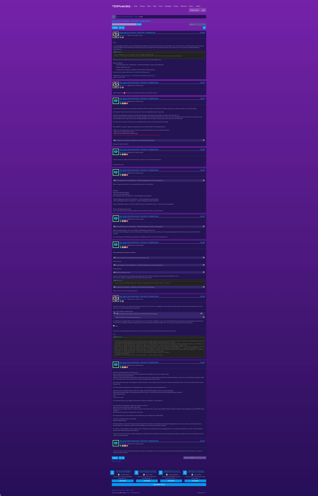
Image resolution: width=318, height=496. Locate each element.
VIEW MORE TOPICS (159, 484)
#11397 (202, 216)
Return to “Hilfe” (117, 461)
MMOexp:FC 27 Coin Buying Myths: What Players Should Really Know (196, 472)
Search (198, 6)
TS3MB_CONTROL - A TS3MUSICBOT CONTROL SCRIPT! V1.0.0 (137, 75)
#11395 (202, 149)
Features (142, 6)
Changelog (168, 6)
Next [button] (204, 24)
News (154, 6)
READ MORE (123, 480)
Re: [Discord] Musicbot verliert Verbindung (139, 82)
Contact (176, 6)
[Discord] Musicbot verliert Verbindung (131, 21)
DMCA (128, 490)
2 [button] (198, 24)
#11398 (202, 242)
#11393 (202, 82)
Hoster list (183, 6)
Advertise (114, 490)
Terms (132, 490)
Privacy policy (121, 490)
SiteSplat (128, 492)
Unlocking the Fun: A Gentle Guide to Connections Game (147, 471)
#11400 (202, 362)
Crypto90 (124, 101)
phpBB (138, 492)
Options (186, 457)
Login (203, 10)
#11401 (202, 441)
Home (135, 6)
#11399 (202, 296)
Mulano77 (124, 35)
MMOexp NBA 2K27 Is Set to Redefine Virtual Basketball (172, 471)
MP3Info (190, 322)
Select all (119, 51)
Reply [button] (115, 27)
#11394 (202, 98)
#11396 (202, 170)
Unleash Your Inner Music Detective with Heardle (123, 471)
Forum (160, 6)
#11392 (202, 32)
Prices (149, 6)
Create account (194, 10)
